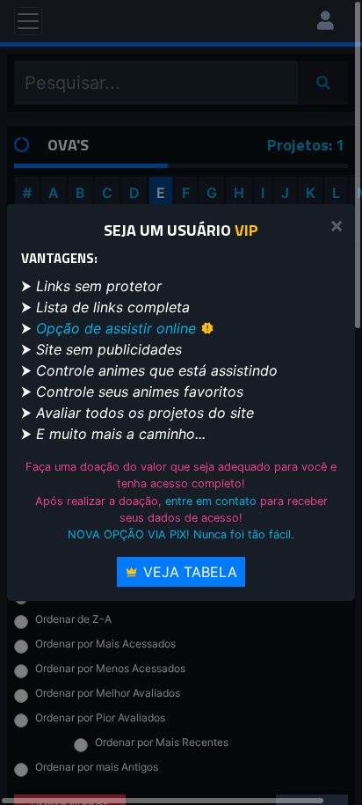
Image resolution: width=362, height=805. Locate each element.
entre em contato (211, 501)
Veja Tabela (188, 572)
